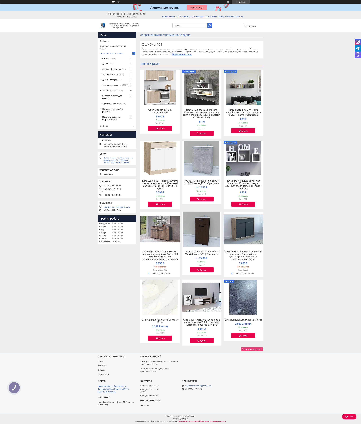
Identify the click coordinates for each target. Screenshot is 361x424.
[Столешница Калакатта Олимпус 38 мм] (160, 297)
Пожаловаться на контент (188, 421)
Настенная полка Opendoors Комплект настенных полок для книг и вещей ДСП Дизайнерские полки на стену (201, 114)
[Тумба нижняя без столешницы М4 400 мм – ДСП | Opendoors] (201, 229)
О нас (100, 361)
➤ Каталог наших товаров (112, 53)
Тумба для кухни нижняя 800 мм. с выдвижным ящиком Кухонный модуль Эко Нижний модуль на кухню (160, 185)
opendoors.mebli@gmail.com (117, 207)
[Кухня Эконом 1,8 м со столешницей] (160, 87)
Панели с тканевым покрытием (111, 118)
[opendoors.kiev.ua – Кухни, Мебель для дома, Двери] (103, 25)
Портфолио (103, 374)
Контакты (102, 365)
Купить (161, 128)
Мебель (105, 58)
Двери (105, 63)
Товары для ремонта (112, 85)
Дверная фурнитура (111, 69)
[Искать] (209, 25)
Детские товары (109, 80)
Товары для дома (110, 74)
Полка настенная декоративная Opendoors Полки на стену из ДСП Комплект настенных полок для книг (243, 185)
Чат (351, 417)
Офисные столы (182, 54)
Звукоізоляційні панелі (112, 104)
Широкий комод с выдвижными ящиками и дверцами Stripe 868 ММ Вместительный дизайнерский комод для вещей (160, 255)
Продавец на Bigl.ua (180, 419)
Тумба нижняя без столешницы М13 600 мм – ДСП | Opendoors (201, 182)
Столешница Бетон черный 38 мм (243, 320)
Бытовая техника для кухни (112, 97)
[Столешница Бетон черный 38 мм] (243, 297)
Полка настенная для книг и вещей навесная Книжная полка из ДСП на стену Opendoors (243, 112)
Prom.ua (193, 416)
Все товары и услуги (251, 349)
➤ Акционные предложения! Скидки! (113, 47)
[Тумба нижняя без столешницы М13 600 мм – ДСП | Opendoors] (201, 158)
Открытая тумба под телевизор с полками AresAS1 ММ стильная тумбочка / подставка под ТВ (201, 322)
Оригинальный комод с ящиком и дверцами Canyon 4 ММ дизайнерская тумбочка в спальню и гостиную (243, 255)
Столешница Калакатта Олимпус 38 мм (160, 321)
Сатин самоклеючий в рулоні (112, 110)
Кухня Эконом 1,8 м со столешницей (160, 111)
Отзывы (101, 370)
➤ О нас (104, 126)
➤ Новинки (105, 41)
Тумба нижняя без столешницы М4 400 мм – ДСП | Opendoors (201, 252)
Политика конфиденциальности (213, 421)
